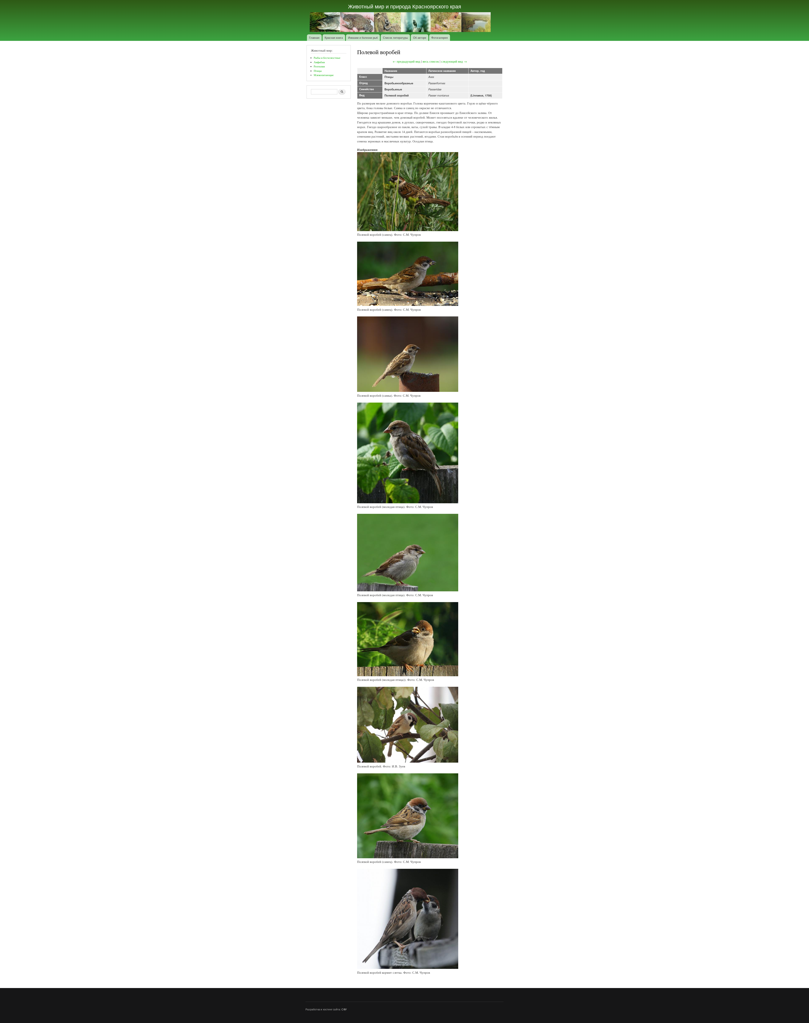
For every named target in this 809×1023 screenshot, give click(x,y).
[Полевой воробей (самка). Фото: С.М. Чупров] (407, 390)
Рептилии (319, 66)
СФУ (344, 1009)
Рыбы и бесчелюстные (327, 58)
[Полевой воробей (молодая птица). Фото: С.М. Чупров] (407, 502)
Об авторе (419, 38)
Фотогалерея (439, 38)
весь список (431, 61)
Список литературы (395, 38)
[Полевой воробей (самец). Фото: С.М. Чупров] (407, 230)
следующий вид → (454, 61)
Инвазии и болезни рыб (363, 38)
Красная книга (334, 38)
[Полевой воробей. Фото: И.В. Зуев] (407, 761)
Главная (314, 38)
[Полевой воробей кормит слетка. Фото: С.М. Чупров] (407, 967)
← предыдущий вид (406, 61)
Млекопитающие (324, 75)
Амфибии (319, 62)
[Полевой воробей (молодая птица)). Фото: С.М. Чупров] (407, 675)
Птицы (318, 71)
